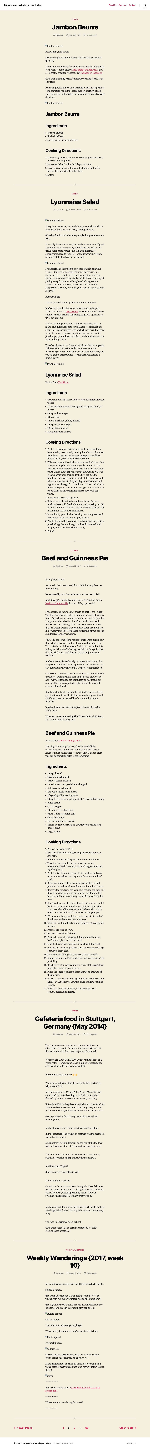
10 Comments (91, 1034)
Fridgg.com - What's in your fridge (22, 5)
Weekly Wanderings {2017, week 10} (75, 1261)
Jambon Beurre (75, 27)
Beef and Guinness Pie (75, 558)
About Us (112, 5)
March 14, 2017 (75, 566)
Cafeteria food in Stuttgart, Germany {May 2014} (75, 1022)
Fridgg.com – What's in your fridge (36, 1443)
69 (86, 1427)
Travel (75, 1011)
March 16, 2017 (75, 35)
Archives (122, 5)
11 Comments (92, 210)
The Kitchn (63, 382)
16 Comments (91, 566)
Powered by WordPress (63, 1443)
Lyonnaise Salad (75, 202)
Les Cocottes (72, 311)
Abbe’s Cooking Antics (69, 740)
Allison (60, 35)
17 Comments (91, 35)
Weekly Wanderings (75, 1250)
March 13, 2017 (75, 1034)
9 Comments (91, 1273)
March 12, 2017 (75, 1273)
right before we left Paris (85, 69)
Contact (132, 5)
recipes (75, 19)
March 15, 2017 (75, 210)
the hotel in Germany (91, 73)
